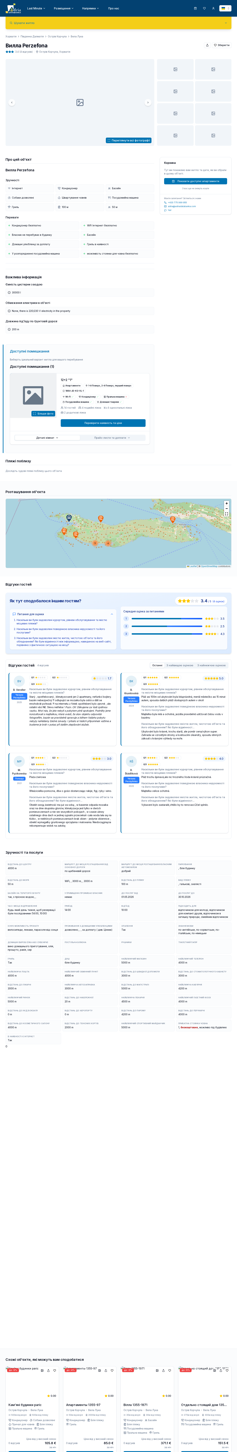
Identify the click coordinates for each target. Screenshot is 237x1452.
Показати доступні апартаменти (198, 181)
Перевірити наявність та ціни (103, 422)
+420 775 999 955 (177, 202)
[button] (69, 518)
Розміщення (62, 8)
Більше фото (45, 413)
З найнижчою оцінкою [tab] (211, 665)
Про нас (113, 8)
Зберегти (224, 45)
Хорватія (11, 36)
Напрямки (89, 8)
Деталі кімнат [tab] (45, 437)
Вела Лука (77, 36)
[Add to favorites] (54, 1370)
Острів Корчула (57, 36)
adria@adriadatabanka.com (182, 206)
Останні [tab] (157, 665)
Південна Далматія (32, 36)
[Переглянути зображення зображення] (175, 69)
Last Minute (34, 8)
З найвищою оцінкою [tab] (180, 665)
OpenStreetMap (209, 566)
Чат (169, 210)
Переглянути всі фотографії (131, 140)
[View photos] (33, 395)
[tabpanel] (118, 754)
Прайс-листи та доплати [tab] (110, 437)
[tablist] (80, 438)
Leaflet (193, 566)
